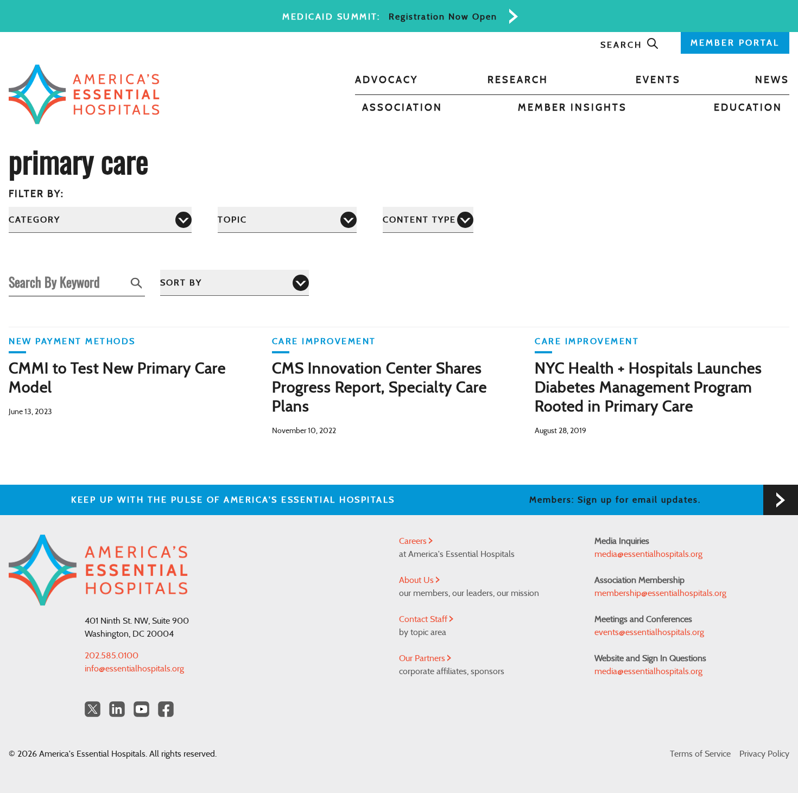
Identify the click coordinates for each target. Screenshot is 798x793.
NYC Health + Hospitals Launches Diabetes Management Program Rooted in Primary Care (648, 388)
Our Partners (423, 658)
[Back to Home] (84, 94)
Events (658, 80)
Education (748, 108)
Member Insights (572, 108)
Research (517, 80)
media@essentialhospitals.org (648, 554)
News (772, 80)
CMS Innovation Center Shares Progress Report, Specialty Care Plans (379, 388)
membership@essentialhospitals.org (660, 593)
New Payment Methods (72, 341)
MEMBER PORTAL (735, 43)
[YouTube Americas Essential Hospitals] (141, 709)
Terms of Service (700, 754)
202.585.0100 (111, 655)
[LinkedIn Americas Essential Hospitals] (117, 709)
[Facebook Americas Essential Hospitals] (166, 709)
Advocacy (386, 80)
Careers (414, 541)
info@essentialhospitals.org (134, 668)
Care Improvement (324, 341)
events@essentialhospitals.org (649, 632)
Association (402, 108)
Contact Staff (424, 619)
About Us (417, 580)
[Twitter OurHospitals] (92, 709)
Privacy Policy (764, 754)
